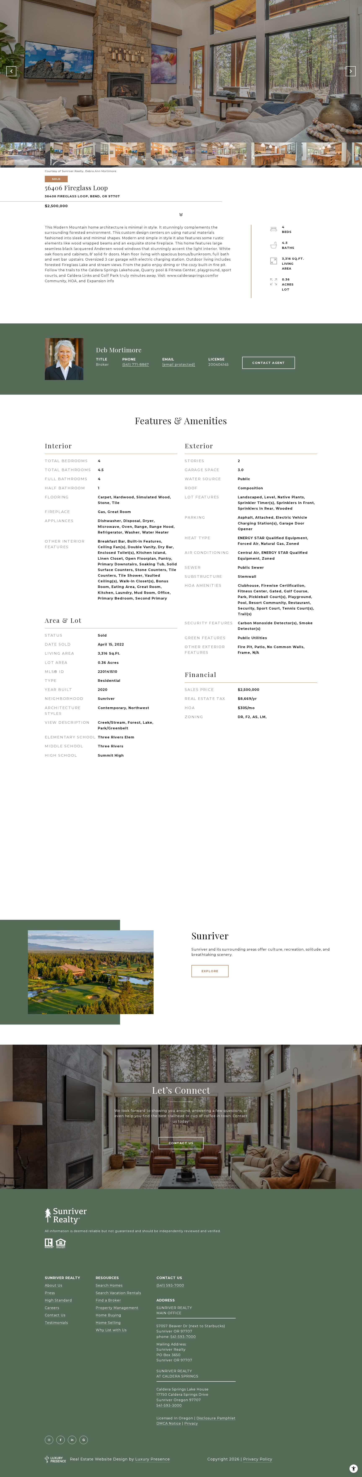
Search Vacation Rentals (118, 1293)
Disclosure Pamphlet (216, 1418)
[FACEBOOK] (60, 1440)
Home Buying (108, 1315)
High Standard (58, 1300)
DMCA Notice (168, 1423)
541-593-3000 (169, 1405)
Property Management (117, 1308)
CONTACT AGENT (268, 363)
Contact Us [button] (181, 1143)
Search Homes (109, 1285)
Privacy (191, 1423)
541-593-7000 (183, 1337)
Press (50, 1293)
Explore (210, 971)
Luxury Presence (152, 1459)
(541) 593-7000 (170, 1285)
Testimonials (56, 1323)
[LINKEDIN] (72, 1440)
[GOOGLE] (83, 1440)
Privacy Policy (257, 1459)
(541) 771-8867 (135, 365)
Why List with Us (111, 1330)
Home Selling (108, 1323)
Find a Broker (108, 1300)
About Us (53, 1285)
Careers (52, 1308)
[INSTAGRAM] (49, 1440)
